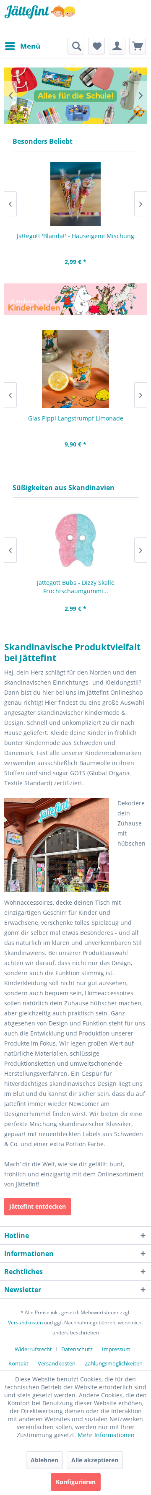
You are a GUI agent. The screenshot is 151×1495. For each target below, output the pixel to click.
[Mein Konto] (117, 46)
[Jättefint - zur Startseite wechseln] (40, 19)
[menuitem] (22, 46)
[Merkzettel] (96, 46)
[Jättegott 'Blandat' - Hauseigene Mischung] (75, 194)
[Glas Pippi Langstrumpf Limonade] (75, 369)
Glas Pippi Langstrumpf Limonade (75, 418)
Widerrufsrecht (33, 1349)
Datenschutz (77, 1349)
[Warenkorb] (137, 46)
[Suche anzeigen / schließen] (76, 46)
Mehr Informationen (106, 1435)
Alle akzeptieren (94, 1460)
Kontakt (18, 1363)
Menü (30, 46)
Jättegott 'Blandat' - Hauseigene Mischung (75, 236)
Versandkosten (25, 1322)
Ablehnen (44, 1460)
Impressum (116, 1349)
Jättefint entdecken (37, 1206)
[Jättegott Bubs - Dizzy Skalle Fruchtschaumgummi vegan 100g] (75, 540)
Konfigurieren (76, 1482)
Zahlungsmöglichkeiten (114, 1363)
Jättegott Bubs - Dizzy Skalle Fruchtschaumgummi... (76, 587)
